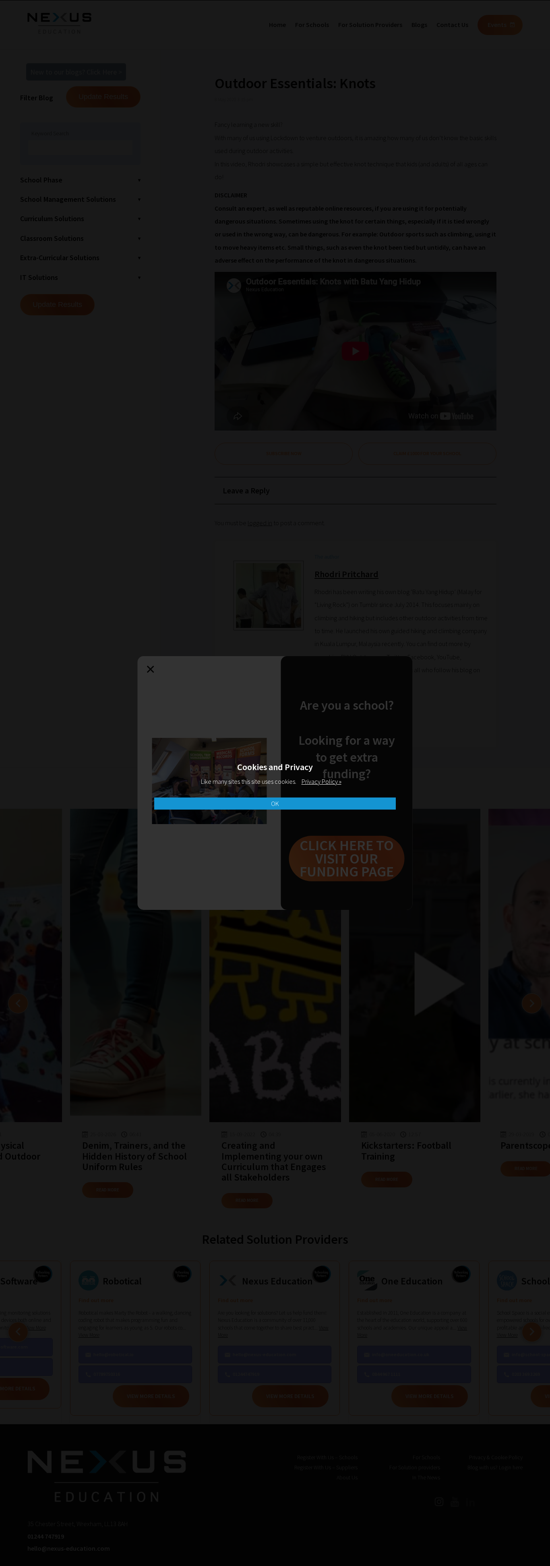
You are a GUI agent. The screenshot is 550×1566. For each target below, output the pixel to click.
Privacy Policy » (321, 781)
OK (275, 804)
